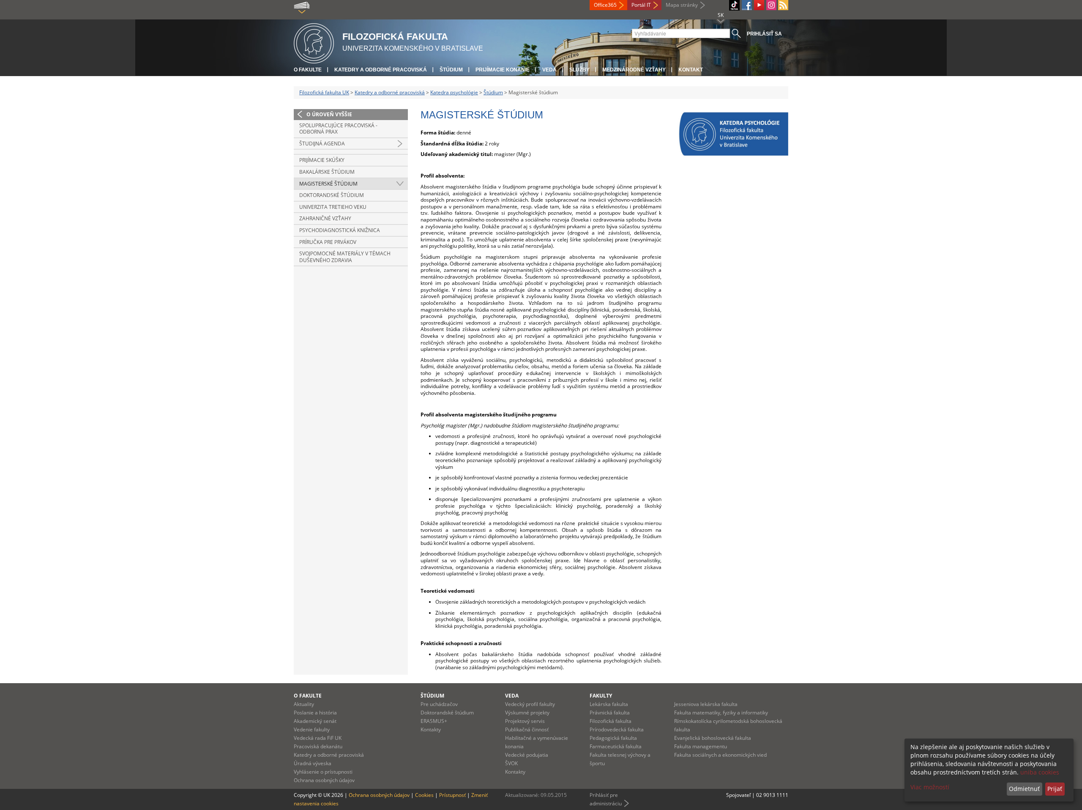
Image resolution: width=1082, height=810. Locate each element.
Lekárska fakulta (609, 704)
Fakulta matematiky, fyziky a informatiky (721, 712)
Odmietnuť (1024, 789)
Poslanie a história (315, 712)
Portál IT (641, 4)
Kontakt (690, 70)
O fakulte (308, 70)
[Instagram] (771, 5)
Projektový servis (525, 721)
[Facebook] (747, 5)
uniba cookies (1039, 772)
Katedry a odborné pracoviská (380, 70)
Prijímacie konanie (502, 70)
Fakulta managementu (700, 746)
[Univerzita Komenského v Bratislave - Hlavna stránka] (314, 42)
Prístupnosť (452, 795)
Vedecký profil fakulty (530, 704)
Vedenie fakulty (312, 729)
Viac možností (929, 787)
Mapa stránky (682, 4)
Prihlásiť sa (764, 34)
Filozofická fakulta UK (324, 92)
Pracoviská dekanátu (318, 746)
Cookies (424, 795)
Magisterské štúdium (328, 183)
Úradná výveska (312, 763)
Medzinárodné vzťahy (634, 70)
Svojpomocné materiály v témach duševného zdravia (345, 257)
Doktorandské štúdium (331, 195)
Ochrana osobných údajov (324, 780)
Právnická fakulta (610, 712)
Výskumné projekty (527, 712)
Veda (549, 70)
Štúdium (451, 70)
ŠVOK (511, 763)
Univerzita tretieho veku (332, 207)
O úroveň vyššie (329, 114)
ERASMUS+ (434, 721)
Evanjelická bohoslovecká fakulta (712, 738)
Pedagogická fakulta (613, 738)
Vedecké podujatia (526, 754)
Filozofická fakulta (610, 721)
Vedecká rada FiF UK (318, 738)
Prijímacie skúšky (321, 160)
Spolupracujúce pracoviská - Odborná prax (338, 129)
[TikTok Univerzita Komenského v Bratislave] (734, 5)
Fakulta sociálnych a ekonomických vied (720, 754)
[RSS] (783, 5)
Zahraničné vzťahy (325, 218)
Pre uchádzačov (439, 704)
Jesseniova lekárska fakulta (706, 704)
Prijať (1054, 789)
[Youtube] (759, 5)
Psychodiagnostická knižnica (339, 230)
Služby (579, 70)
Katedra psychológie (454, 92)
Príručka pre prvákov (327, 242)
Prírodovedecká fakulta (617, 729)
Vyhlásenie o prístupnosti (323, 771)
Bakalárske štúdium (327, 171)
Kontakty (431, 729)
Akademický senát (315, 721)
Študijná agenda (322, 143)
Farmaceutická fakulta (616, 746)
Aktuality (304, 704)
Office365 (605, 4)
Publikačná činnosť (527, 729)
